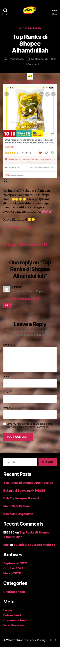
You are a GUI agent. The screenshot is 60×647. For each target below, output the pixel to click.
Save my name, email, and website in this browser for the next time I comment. (29, 425)
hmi (6, 544)
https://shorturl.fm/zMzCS (21, 299)
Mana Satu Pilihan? (16, 506)
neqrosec (18, 58)
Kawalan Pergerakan (18, 514)
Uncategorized (30, 28)
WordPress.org (14, 625)
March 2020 (12, 573)
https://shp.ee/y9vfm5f (19, 227)
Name (7, 376)
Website (8, 408)
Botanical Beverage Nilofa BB (24, 490)
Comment (9, 344)
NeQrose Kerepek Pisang (30, 640)
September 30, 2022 (43, 58)
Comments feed (15, 620)
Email (7, 392)
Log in (7, 610)
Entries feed (12, 615)
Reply (7, 305)
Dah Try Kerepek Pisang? (21, 498)
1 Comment (32, 64)
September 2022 (15, 563)
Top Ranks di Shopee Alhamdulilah (28, 482)
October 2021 (13, 568)
